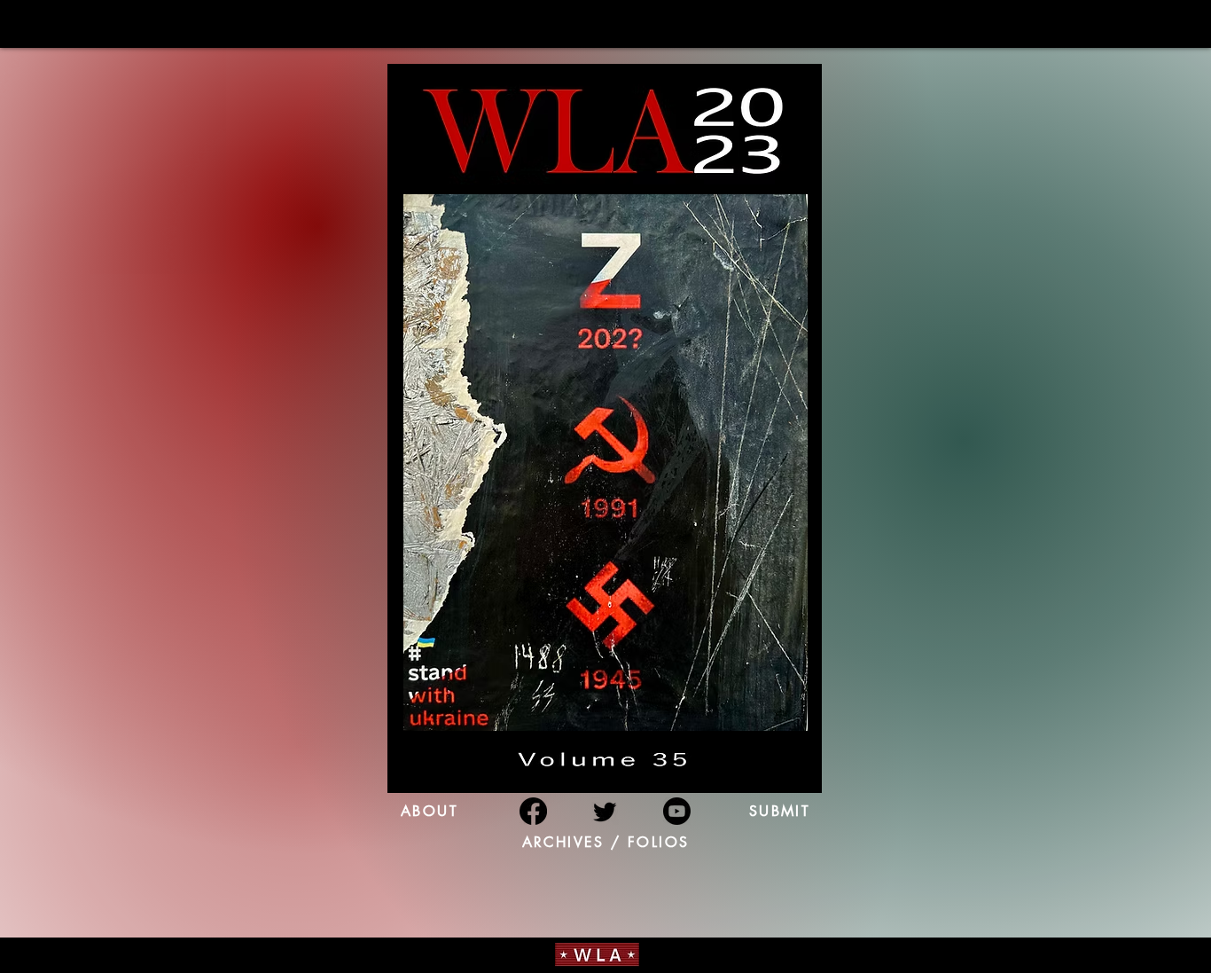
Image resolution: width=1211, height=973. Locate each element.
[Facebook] (533, 811)
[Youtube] (677, 811)
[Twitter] (605, 811)
